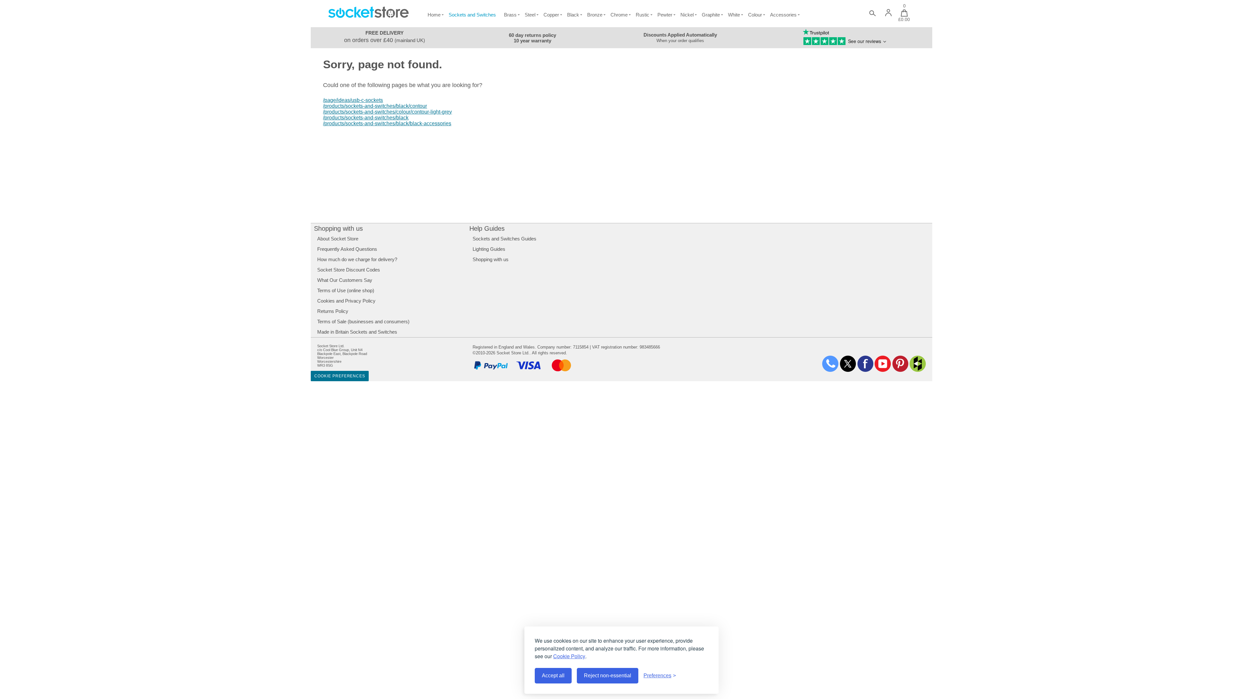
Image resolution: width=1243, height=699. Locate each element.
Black (573, 14)
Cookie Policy (569, 656)
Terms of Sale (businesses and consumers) (363, 321)
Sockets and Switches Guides (504, 238)
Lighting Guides (489, 249)
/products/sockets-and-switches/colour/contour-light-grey (387, 112)
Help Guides (487, 228)
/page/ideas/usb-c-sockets (353, 100)
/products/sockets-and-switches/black (366, 117)
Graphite (711, 14)
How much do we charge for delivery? (357, 259)
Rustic (642, 14)
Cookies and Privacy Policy (346, 301)
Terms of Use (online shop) (345, 290)
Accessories (783, 14)
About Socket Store (337, 238)
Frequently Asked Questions (347, 249)
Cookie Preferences (339, 376)
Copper (551, 14)
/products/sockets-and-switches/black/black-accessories (387, 123)
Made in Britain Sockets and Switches (357, 332)
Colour (755, 14)
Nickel (687, 14)
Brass (510, 14)
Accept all (553, 675)
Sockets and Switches (472, 14)
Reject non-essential (607, 675)
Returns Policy (332, 311)
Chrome (619, 14)
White (734, 14)
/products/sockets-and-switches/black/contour (375, 106)
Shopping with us (338, 228)
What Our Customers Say (344, 280)
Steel (530, 14)
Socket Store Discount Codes (348, 269)
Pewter (664, 14)
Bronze (594, 14)
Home (434, 14)
